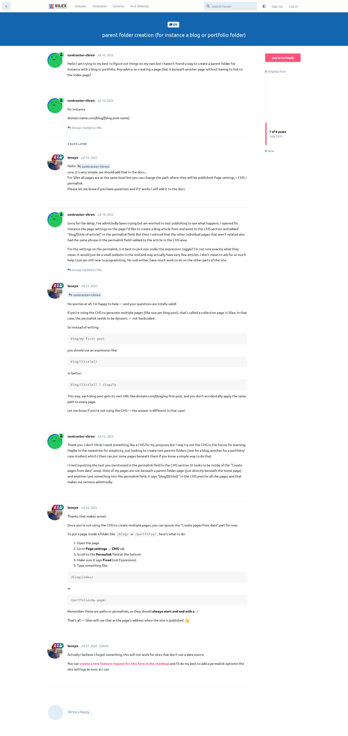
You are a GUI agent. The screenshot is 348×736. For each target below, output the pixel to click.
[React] (229, 85)
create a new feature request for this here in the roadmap (124, 663)
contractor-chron (95, 166)
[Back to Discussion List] (6, 6)
